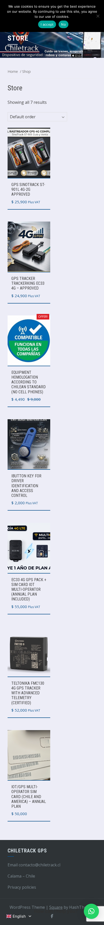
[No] (97, 16)
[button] (91, 911)
